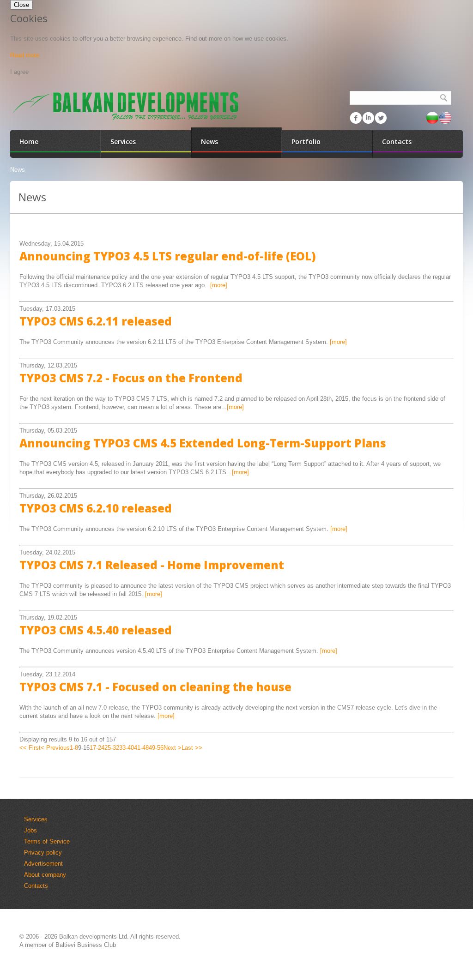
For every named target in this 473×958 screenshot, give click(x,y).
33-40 (126, 747)
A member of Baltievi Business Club (67, 944)
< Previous (55, 747)
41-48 (141, 747)
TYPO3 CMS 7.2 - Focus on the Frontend (131, 378)
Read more (24, 55)
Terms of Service (47, 841)
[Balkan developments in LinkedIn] (368, 118)
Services (36, 819)
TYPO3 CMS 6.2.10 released (95, 508)
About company (45, 874)
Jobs (30, 830)
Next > (173, 747)
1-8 (74, 747)
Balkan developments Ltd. (94, 936)
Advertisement (43, 863)
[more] (218, 285)
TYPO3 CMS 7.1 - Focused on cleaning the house (155, 686)
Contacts (36, 885)
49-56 (156, 747)
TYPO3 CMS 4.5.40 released (95, 630)
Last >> (192, 747)
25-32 (111, 747)
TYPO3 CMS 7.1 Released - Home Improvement (151, 564)
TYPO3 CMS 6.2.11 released (95, 321)
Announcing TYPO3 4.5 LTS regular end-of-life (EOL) (167, 256)
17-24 (97, 747)
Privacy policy (43, 852)
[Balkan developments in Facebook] (356, 118)
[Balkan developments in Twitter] (381, 118)
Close (21, 4)
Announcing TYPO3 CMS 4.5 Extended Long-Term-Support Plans (202, 443)
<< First (30, 747)
